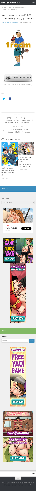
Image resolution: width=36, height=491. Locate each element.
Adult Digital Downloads (10, 2)
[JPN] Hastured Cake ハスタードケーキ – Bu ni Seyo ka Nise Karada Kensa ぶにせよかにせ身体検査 (24, 161)
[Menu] (33, 2)
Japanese (5, 7)
